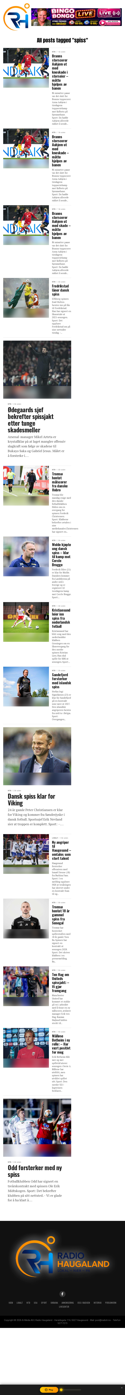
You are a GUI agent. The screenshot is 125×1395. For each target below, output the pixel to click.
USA (35, 1302)
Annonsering (68, 1302)
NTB (28, 1302)
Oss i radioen (83, 1302)
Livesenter (64, 1306)
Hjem (11, 1302)
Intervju (98, 1302)
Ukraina (54, 1302)
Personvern (110, 1302)
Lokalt (20, 1302)
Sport (44, 1302)
